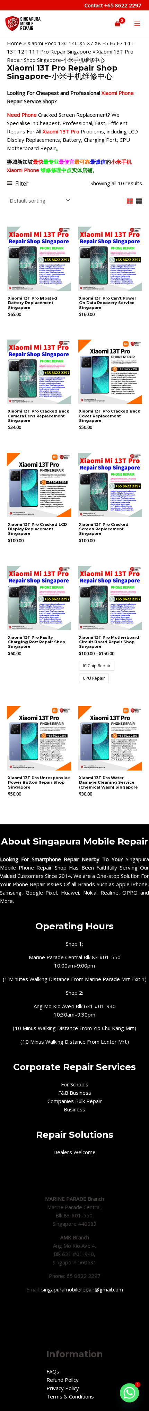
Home (14, 43)
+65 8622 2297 (122, 5)
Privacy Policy (62, 1388)
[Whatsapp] (129, 1392)
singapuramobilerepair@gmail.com (82, 1289)
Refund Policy (62, 1379)
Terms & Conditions (70, 1396)
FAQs (52, 1371)
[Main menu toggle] (137, 24)
